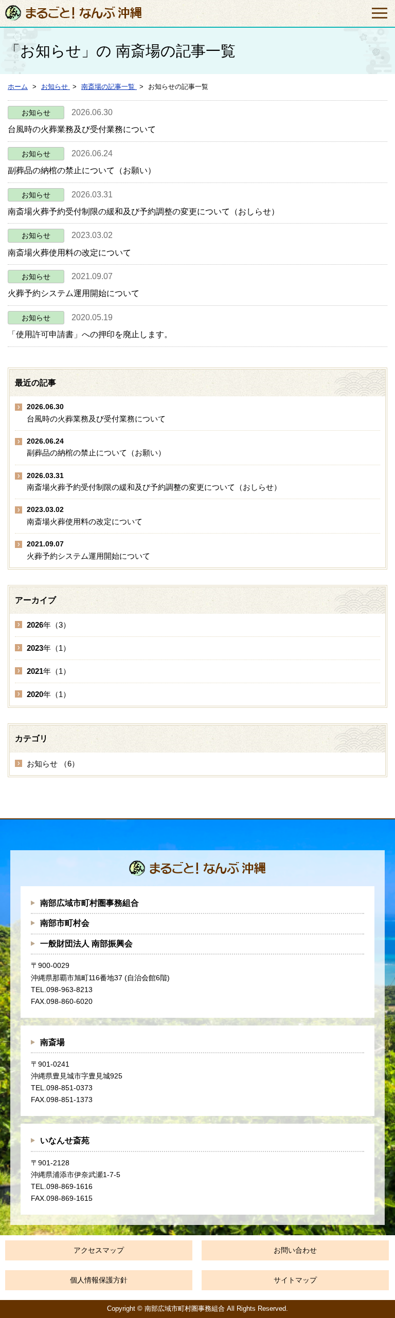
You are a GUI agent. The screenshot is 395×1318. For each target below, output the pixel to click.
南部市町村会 (64, 923)
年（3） (48, 624)
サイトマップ (295, 1280)
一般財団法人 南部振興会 (86, 943)
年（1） (48, 648)
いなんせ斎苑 (64, 1140)
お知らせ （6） (53, 763)
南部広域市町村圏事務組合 (89, 903)
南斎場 (52, 1042)
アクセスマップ (99, 1250)
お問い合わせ (295, 1250)
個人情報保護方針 (99, 1280)
